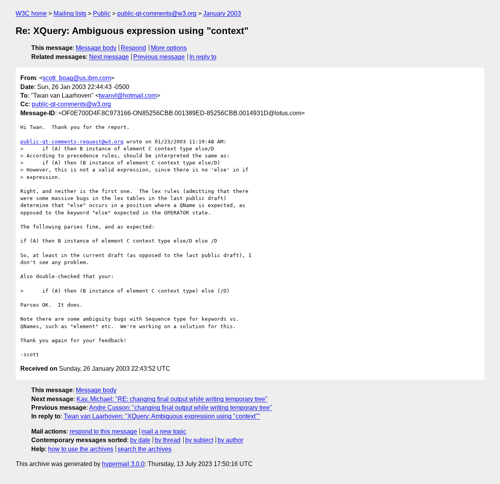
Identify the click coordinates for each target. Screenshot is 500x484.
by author (230, 440)
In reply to (202, 57)
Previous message (159, 57)
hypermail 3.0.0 (123, 464)
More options (169, 48)
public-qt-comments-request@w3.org (71, 142)
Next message (109, 57)
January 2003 (222, 13)
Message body (96, 48)
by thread (167, 440)
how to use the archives (80, 449)
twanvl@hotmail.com (128, 95)
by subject (199, 440)
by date (140, 440)
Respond (133, 48)
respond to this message (103, 431)
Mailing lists (70, 13)
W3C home (31, 13)
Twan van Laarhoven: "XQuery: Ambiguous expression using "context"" (162, 416)
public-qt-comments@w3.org (156, 13)
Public (102, 13)
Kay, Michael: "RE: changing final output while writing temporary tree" (172, 399)
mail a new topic (163, 431)
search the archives (144, 449)
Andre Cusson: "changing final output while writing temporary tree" (180, 407)
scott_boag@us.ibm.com (77, 78)
